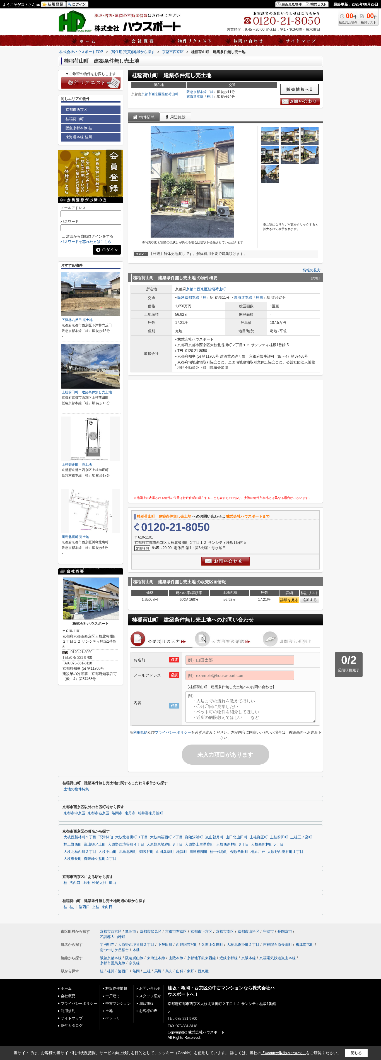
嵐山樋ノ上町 (95, 844)
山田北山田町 (236, 837)
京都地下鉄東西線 (201, 958)
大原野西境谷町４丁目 (126, 844)
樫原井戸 (257, 852)
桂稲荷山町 (169, 94)
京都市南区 (225, 931)
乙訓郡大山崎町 (112, 937)
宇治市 (268, 931)
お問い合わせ (150, 988)
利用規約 (140, 732)
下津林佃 (105, 837)
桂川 (210, 97)
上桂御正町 (259, 837)
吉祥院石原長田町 (277, 944)
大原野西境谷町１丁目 (285, 852)
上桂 (86, 883)
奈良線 (134, 963)
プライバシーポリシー (173, 732)
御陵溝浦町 (194, 837)
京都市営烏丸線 (112, 963)
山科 (179, 971)
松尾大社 (99, 883)
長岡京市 (285, 931)
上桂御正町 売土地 (77, 464)
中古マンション (118, 1003)
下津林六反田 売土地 (77, 320)
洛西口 (74, 883)
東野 (190, 971)
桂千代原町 (219, 852)
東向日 (107, 907)
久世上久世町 (212, 944)
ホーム (66, 988)
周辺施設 (146, 1003)
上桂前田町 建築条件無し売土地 (87, 392)
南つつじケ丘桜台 (114, 950)
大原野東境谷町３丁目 (164, 844)
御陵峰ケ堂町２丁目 (100, 859)
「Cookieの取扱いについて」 (283, 1053)
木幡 (136, 950)
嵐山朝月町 (214, 837)
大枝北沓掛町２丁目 (243, 944)
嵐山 (112, 883)
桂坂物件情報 (116, 988)
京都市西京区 (151, 94)
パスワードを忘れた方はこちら (86, 242)
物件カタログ (72, 1025)
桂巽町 (181, 852)
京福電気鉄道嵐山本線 (277, 958)
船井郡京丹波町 (150, 813)
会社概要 (68, 996)
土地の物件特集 (76, 789)
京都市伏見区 (150, 931)
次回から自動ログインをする (89, 236)
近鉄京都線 (229, 958)
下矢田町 (165, 944)
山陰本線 (176, 958)
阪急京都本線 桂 (79, 128)
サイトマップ (72, 1018)
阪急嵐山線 (134, 958)
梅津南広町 (305, 944)
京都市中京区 (74, 813)
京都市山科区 (248, 931)
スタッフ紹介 (150, 996)
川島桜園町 (198, 852)
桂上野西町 (73, 844)
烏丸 (168, 971)
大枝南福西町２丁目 (166, 837)
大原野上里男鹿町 (199, 844)
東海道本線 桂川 (79, 137)
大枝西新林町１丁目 (80, 837)
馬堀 (157, 971)
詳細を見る (289, 600)
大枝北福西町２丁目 (80, 852)
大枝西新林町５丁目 (267, 844)
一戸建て (112, 996)
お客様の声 (148, 1011)
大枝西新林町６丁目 (232, 844)
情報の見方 (312, 270)
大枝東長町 (73, 859)
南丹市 (130, 813)
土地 (109, 1011)
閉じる (356, 1053)
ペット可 (112, 1018)
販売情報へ (298, 89)
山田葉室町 (165, 852)
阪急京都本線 (197, 92)
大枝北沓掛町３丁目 (131, 837)
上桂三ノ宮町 (301, 837)
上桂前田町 (279, 837)
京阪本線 (248, 958)
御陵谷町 (146, 852)
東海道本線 (195, 97)
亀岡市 (117, 813)
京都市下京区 (201, 931)
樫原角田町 (239, 852)
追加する (309, 600)
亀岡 (136, 971)
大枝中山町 (107, 852)
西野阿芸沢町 (187, 944)
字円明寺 (107, 944)
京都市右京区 (98, 813)
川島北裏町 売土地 (75, 537)
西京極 (203, 971)
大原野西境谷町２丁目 (136, 944)
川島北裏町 (128, 852)
